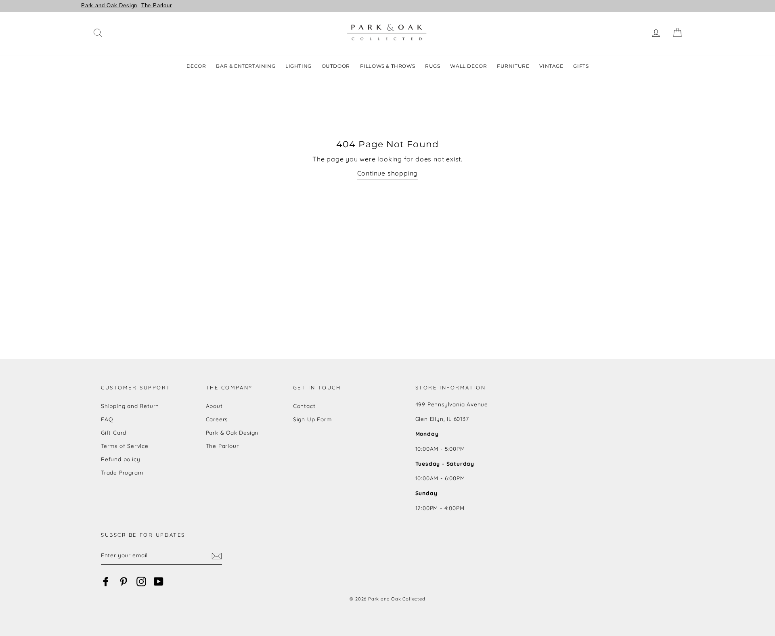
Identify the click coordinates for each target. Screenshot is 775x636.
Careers (217, 419)
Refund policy (120, 459)
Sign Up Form (312, 419)
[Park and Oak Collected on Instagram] (141, 582)
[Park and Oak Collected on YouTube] (158, 582)
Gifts (581, 66)
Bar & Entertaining (245, 66)
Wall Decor (468, 66)
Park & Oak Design (232, 432)
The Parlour (156, 5)
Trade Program (122, 472)
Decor (196, 66)
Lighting (298, 66)
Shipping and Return (130, 405)
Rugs (432, 66)
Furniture (513, 66)
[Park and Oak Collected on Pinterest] (123, 582)
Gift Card (113, 432)
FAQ (107, 419)
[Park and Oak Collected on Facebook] (106, 582)
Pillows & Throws (387, 66)
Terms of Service (125, 445)
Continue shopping (387, 173)
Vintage (551, 66)
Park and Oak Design (109, 5)
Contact (304, 405)
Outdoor (336, 66)
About (214, 405)
